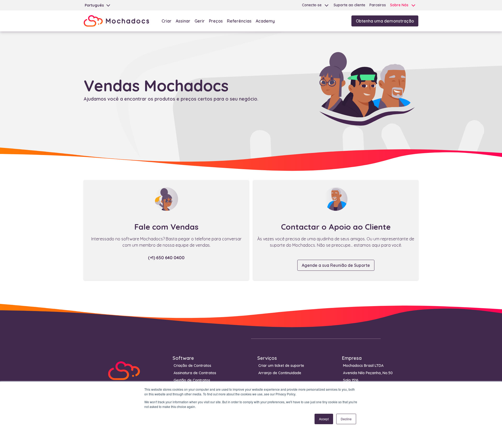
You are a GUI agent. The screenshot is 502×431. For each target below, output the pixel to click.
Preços (216, 21)
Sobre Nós (399, 5)
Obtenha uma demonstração (385, 21)
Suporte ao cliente (349, 5)
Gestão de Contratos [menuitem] (192, 380)
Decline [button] (346, 419)
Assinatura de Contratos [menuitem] (195, 373)
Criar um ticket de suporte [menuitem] (281, 365)
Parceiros (377, 5)
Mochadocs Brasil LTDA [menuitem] (363, 365)
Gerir (200, 21)
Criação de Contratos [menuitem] (192, 365)
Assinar (183, 21)
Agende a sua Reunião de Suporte (336, 265)
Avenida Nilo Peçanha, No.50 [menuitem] (368, 373)
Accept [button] (324, 419)
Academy (265, 21)
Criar (167, 21)
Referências (239, 21)
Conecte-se (312, 5)
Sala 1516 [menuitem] (350, 380)
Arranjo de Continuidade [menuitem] (279, 373)
